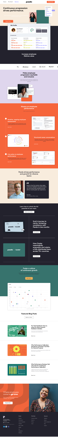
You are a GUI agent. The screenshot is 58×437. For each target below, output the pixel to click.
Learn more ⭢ (29, 278)
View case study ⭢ (36, 256)
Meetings (20, 432)
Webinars (45, 418)
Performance (21, 420)
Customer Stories (34, 418)
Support (45, 425)
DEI (19, 429)
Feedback (20, 423)
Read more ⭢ (29, 85)
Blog (45, 423)
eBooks (45, 420)
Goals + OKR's (21, 425)
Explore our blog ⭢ (29, 317)
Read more (33, 355)
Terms (32, 423)
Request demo (8, 21)
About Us (32, 420)
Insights (20, 427)
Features (20, 418)
